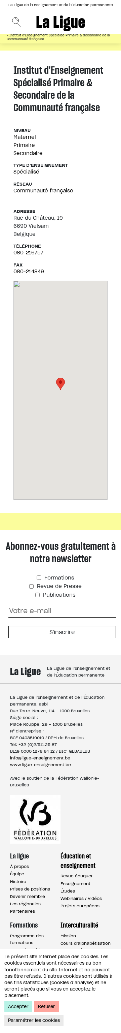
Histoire (18, 881)
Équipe (17, 873)
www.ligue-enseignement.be (40, 764)
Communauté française (43, 190)
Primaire (24, 145)
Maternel (24, 137)
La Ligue (60, 22)
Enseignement (75, 883)
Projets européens (80, 905)
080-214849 (28, 271)
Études (68, 891)
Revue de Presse (58, 586)
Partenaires (22, 911)
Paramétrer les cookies (34, 1020)
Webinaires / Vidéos (81, 898)
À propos (19, 866)
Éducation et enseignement (78, 861)
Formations (58, 577)
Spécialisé (26, 171)
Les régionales (25, 903)
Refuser (46, 1006)
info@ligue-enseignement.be (40, 757)
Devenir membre (27, 896)
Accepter (18, 1006)
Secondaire (28, 153)
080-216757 (28, 252)
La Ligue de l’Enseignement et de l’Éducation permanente (60, 5)
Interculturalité (79, 925)
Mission (68, 935)
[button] (107, 21)
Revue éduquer (77, 875)
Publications (58, 594)
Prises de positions (30, 888)
